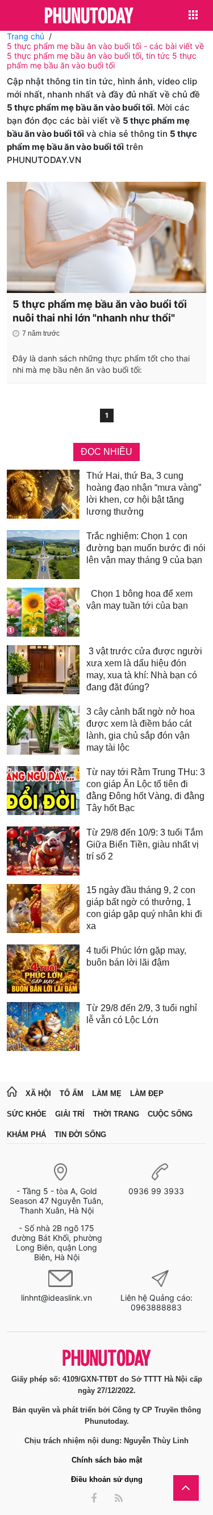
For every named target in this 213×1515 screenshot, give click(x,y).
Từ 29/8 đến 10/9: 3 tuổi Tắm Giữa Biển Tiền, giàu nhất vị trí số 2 (144, 844)
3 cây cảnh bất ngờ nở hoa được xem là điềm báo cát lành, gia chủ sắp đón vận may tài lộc (140, 729)
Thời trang (116, 1114)
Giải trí (70, 1114)
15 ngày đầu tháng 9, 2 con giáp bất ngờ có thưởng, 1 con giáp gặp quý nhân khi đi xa (144, 908)
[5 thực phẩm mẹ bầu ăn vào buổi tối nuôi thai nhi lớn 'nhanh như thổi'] (106, 237)
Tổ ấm (71, 1093)
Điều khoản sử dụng (107, 1479)
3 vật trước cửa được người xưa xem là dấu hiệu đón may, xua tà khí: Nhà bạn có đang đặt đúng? (144, 669)
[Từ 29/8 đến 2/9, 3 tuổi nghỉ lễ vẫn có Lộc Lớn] (43, 1026)
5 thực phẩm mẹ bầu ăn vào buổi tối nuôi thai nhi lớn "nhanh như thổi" (99, 311)
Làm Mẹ (107, 1093)
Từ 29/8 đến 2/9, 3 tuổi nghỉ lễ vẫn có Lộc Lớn (141, 1014)
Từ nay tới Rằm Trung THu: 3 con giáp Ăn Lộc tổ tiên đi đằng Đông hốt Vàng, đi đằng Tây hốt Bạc (145, 790)
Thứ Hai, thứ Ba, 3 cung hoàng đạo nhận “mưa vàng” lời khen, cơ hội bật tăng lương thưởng (143, 493)
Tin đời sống (80, 1134)
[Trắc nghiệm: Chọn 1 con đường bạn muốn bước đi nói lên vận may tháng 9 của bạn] (43, 554)
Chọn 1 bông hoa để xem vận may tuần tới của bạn (139, 599)
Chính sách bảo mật (107, 1460)
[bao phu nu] (89, 16)
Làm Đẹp (147, 1093)
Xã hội (38, 1093)
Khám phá (26, 1134)
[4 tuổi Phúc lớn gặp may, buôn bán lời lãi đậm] (43, 968)
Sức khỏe (27, 1114)
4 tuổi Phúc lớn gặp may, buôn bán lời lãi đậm (136, 956)
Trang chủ (25, 36)
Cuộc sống (170, 1114)
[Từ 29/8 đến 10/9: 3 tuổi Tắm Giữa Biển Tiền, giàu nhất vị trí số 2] (43, 850)
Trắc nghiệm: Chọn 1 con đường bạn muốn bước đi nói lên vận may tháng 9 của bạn (146, 548)
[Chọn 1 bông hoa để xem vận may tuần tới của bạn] (43, 612)
